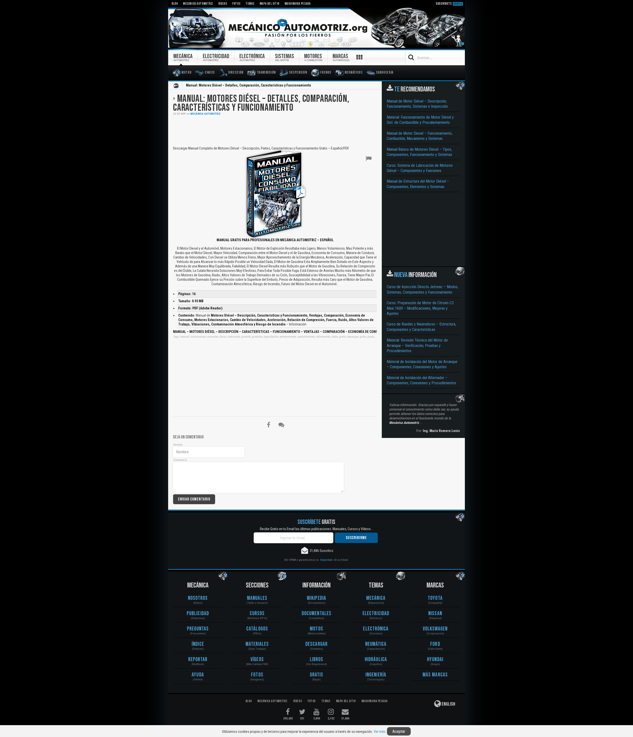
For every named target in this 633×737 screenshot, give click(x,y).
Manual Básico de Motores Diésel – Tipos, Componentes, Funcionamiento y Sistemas (419, 152)
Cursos (257, 613)
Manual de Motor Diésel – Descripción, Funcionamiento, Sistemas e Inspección (417, 104)
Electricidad (375, 613)
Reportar (198, 659)
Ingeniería (375, 675)
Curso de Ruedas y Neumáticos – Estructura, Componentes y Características (421, 327)
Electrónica (375, 629)
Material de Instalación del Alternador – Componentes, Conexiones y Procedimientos (421, 380)
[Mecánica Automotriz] (316, 28)
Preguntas (198, 629)
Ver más (379, 732)
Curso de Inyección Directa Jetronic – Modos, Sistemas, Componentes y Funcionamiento (422, 289)
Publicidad (198, 613)
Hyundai (435, 659)
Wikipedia (316, 598)
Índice (198, 644)
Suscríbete (449, 3)
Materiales (257, 644)
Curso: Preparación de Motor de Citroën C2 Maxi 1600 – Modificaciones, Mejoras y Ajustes (420, 308)
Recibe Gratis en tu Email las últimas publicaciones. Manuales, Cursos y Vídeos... (316, 529)
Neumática (376, 644)
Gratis (316, 675)
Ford (435, 644)
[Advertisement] (275, 130)
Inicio (176, 85)
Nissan (435, 613)
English (448, 704)
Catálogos (257, 629)
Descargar (316, 644)
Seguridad (326, 560)
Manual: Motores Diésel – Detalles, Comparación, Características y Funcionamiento (261, 103)
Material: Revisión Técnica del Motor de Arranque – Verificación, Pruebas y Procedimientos (417, 345)
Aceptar (398, 731)
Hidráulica (376, 659)
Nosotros (198, 598)
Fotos (257, 675)
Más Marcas (435, 675)
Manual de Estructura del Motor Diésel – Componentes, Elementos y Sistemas (418, 184)
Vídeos (257, 659)
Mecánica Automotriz (205, 113)
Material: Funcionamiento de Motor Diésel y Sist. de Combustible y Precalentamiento (420, 120)
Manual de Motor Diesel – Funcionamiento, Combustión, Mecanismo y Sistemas (419, 136)
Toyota (435, 598)
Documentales (316, 613)
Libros (316, 659)
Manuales (257, 598)
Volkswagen (435, 629)
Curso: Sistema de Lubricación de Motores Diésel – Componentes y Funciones (420, 168)
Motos (316, 629)
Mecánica (375, 598)
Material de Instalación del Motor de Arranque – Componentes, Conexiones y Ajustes (422, 364)
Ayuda (198, 675)
